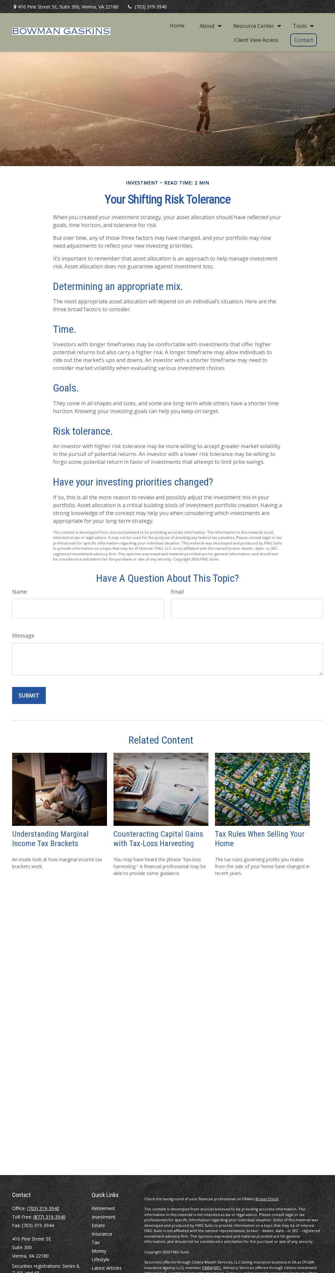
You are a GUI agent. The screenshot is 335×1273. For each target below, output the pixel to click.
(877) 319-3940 (49, 1217)
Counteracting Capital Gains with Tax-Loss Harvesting (158, 838)
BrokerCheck (267, 1198)
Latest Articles (107, 1268)
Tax (95, 1242)
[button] (177, 25)
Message (23, 635)
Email (177, 591)
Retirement (103, 1208)
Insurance (102, 1234)
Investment (103, 1217)
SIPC (217, 1267)
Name (19, 591)
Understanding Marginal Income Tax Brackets (50, 838)
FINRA (207, 1267)
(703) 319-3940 (151, 7)
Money (99, 1251)
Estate (98, 1225)
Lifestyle (100, 1259)
